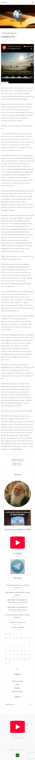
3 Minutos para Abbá (17, 681)
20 (21, 655)
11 (13, 650)
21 (25, 655)
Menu (5, 2)
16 (6, 655)
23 (6, 659)
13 (21, 650)
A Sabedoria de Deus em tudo (17, 622)
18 (13, 655)
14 (25, 650)
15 (29, 650)
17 (9, 655)
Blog (17, 685)
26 (17, 659)
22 (29, 655)
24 (9, 659)
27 (21, 659)
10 (9, 650)
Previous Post (18, 460)
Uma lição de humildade (17, 627)
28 (25, 659)
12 (17, 650)
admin (3, 40)
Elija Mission (17, 21)
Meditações (17, 688)
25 (13, 659)
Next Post (17, 464)
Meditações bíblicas (10, 33)
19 (17, 655)
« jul (17, 669)
